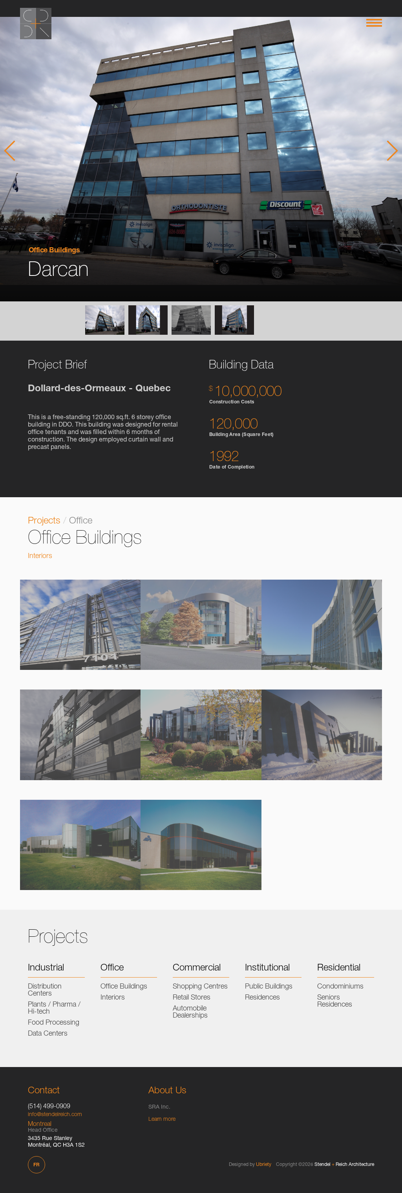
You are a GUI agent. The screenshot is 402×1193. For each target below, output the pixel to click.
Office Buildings (54, 250)
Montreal (39, 1125)
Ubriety (263, 1164)
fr (36, 1165)
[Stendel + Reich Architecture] (35, 23)
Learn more (161, 1119)
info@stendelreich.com (55, 1115)
